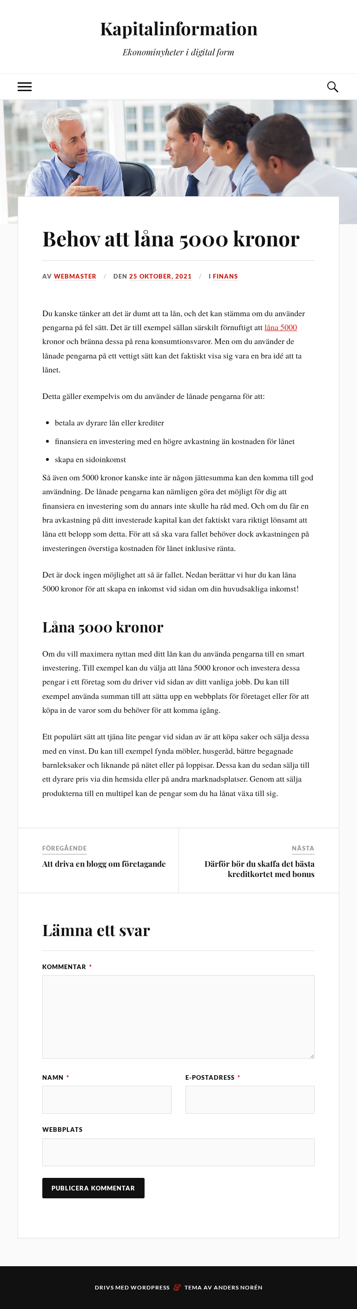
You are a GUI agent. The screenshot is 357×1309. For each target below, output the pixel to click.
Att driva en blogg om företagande (104, 863)
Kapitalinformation (179, 28)
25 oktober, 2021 (160, 276)
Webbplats (62, 1129)
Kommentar (67, 966)
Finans (225, 276)
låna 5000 (280, 326)
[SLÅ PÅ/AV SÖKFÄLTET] (332, 87)
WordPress (150, 1287)
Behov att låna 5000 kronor (171, 238)
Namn (55, 1077)
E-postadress (212, 1077)
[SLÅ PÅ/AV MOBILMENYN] (25, 87)
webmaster (75, 276)
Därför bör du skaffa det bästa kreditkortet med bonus (260, 868)
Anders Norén (238, 1287)
